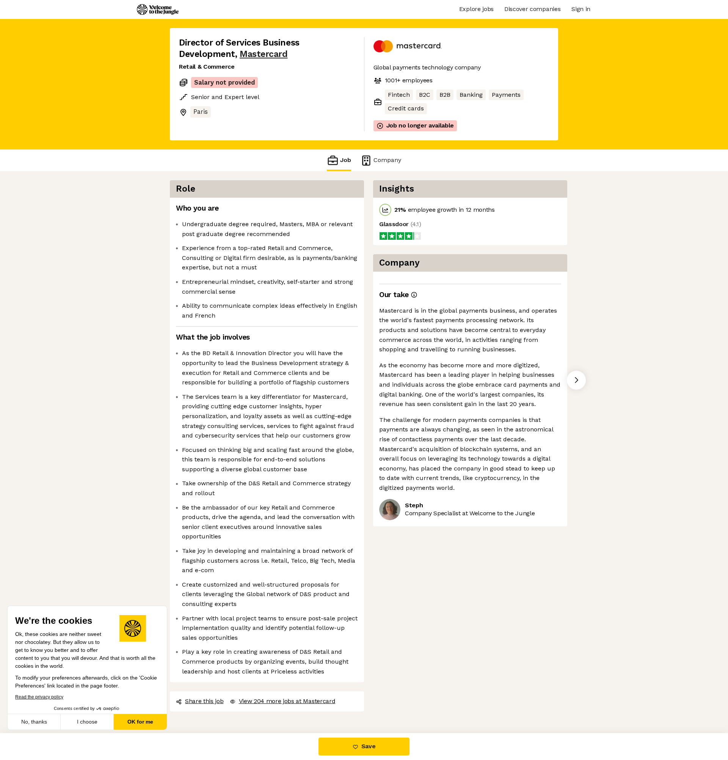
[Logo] (158, 9)
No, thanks (34, 722)
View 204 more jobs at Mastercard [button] (287, 701)
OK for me (140, 722)
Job (345, 160)
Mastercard (263, 54)
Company (387, 160)
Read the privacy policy (39, 697)
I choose (87, 722)
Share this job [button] (204, 701)
